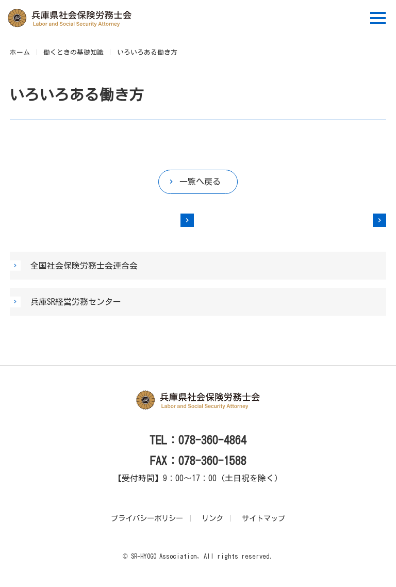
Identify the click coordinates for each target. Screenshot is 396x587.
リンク (212, 518)
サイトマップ (263, 518)
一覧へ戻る (200, 181)
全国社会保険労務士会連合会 (84, 266)
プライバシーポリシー (147, 518)
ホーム (20, 52)
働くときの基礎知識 (73, 52)
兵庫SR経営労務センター (75, 302)
